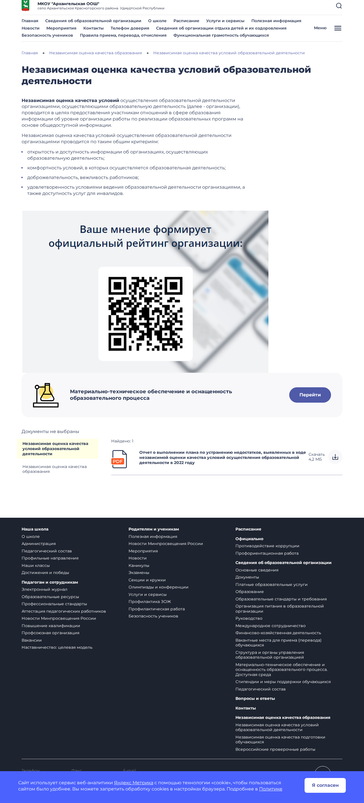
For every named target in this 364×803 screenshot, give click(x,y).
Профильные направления (50, 558)
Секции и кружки (147, 580)
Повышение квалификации (51, 625)
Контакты (93, 28)
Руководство (248, 618)
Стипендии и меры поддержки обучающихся (283, 681)
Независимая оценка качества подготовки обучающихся (280, 740)
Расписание (186, 20)
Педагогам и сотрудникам (50, 582)
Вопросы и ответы (255, 698)
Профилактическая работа (157, 608)
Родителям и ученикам (154, 529)
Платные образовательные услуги (271, 584)
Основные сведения (256, 570)
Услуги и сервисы (225, 20)
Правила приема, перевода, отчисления (123, 35)
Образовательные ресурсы (50, 596)
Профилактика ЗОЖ (150, 601)
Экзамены (139, 572)
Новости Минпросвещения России (59, 618)
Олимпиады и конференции (159, 587)
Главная (30, 20)
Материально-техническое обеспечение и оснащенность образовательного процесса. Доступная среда (281, 669)
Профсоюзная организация (50, 632)
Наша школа (35, 529)
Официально (249, 538)
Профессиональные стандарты (54, 603)
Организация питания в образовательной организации (279, 609)
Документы (247, 577)
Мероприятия (61, 28)
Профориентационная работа (267, 553)
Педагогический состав (47, 551)
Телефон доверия (130, 28)
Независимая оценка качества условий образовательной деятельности (55, 448)
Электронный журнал (44, 589)
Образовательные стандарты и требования (281, 599)
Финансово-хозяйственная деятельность (278, 632)
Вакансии (32, 640)
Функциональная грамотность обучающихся (221, 35)
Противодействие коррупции (267, 545)
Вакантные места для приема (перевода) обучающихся (278, 643)
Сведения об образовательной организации (93, 20)
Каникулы (139, 565)
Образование (249, 591)
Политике (270, 789)
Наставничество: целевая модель (57, 647)
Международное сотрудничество (270, 625)
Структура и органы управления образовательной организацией (269, 655)
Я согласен (325, 785)
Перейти (310, 395)
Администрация (39, 543)
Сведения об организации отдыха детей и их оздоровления (221, 28)
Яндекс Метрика (133, 782)
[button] (339, 5)
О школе (157, 20)
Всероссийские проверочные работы (275, 749)
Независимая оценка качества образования (54, 469)
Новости (31, 28)
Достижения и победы (45, 572)
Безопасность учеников (47, 35)
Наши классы (36, 565)
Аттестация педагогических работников (64, 611)
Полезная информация (276, 20)
